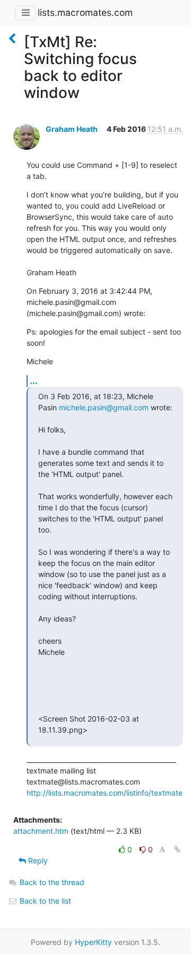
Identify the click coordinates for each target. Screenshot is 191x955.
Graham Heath (72, 128)
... (34, 380)
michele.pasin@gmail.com (104, 407)
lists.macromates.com (85, 12)
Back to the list (44, 900)
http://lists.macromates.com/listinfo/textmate (105, 792)
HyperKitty (93, 942)
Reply (37, 860)
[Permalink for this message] (177, 849)
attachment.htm (40, 830)
